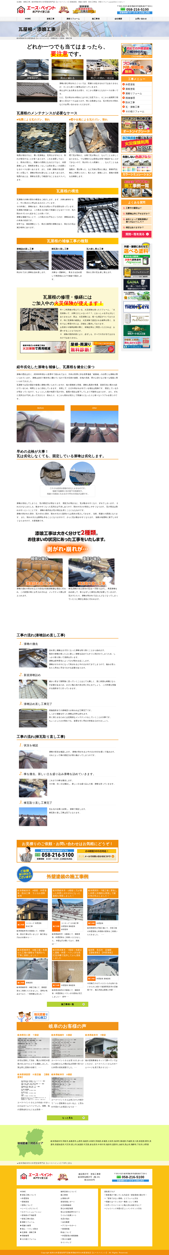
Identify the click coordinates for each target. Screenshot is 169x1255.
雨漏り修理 (26, 1225)
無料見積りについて (69, 1192)
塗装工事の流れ (28, 1219)
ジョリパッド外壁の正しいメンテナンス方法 (124, 1208)
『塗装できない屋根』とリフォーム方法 (122, 1198)
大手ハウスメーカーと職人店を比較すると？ (124, 1205)
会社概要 (118, 19)
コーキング (30, 923)
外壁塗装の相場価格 (70, 1236)
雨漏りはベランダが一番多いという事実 (122, 1202)
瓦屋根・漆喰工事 (29, 1232)
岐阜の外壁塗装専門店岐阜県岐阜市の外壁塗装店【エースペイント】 (79, 1253)
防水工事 (29, 926)
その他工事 (74, 923)
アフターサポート (69, 1225)
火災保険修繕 (66, 1205)
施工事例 (96, 19)
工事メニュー (136, 79)
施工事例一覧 (67, 1004)
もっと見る (67, 1118)
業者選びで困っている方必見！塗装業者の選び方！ (126, 1195)
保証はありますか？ (135, 227)
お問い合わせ (141, 19)
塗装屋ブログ (109, 1192)
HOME (28, 19)
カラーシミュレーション (32, 1212)
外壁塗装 (38, 923)
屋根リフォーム (73, 19)
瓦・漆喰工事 (133, 107)
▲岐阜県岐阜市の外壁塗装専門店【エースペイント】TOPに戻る (44, 1163)
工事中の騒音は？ (134, 208)
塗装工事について (29, 1195)
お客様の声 (65, 1198)
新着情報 (65, 1229)
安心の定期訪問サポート (70, 1212)
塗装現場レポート (68, 1202)
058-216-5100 (137, 9)
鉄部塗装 (64, 929)
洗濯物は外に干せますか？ (138, 214)
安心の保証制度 (67, 1208)
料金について (66, 1232)
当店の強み (65, 1219)
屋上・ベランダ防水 (30, 1229)
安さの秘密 (66, 1239)
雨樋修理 (130, 98)
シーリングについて (30, 1208)
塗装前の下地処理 (29, 1215)
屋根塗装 (72, 926)
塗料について (27, 1205)
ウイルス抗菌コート (69, 1215)
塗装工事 (50, 19)
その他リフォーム (135, 111)
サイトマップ (66, 1242)
